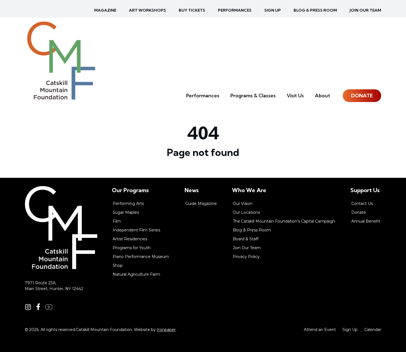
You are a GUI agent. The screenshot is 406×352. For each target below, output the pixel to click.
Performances (235, 10)
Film (117, 221)
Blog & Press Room (315, 10)
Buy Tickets (192, 10)
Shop (118, 265)
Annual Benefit (365, 221)
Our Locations (246, 212)
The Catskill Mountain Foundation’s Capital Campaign (284, 221)
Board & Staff (246, 238)
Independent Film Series (136, 230)
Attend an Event (320, 329)
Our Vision (242, 203)
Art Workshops (147, 10)
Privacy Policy (246, 256)
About (322, 95)
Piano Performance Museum (141, 256)
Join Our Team (365, 10)
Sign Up (350, 329)
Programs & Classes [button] (253, 95)
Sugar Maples (126, 212)
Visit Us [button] (295, 95)
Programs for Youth (132, 247)
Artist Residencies (130, 238)
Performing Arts (128, 203)
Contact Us (362, 203)
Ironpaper (166, 329)
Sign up (272, 10)
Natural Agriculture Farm (136, 274)
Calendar (372, 329)
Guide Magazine (201, 203)
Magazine (105, 10)
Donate (362, 95)
